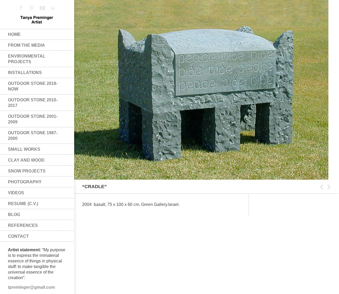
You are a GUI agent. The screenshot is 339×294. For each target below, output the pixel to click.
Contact (18, 236)
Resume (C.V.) (23, 203)
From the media (26, 45)
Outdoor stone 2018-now (32, 86)
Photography (25, 182)
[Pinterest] (31, 8)
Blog (14, 214)
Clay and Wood (26, 160)
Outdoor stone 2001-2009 (32, 119)
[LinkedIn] (53, 8)
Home (14, 34)
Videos (16, 193)
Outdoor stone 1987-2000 (32, 136)
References (23, 225)
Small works (24, 149)
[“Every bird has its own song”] (321, 187)
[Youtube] (42, 8)
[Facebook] (21, 8)
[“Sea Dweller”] (329, 187)
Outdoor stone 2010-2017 (32, 103)
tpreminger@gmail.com (31, 287)
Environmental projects (26, 59)
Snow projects (27, 171)
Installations (25, 72)
